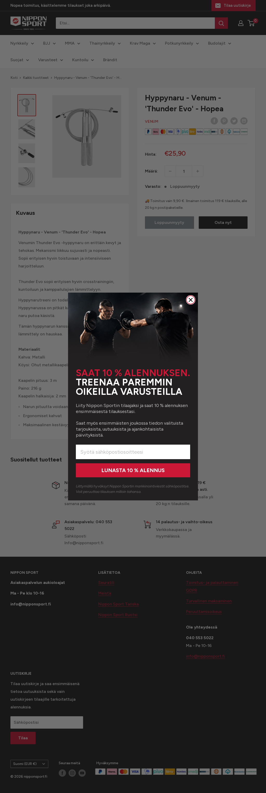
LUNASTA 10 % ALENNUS (133, 470)
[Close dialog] (191, 300)
